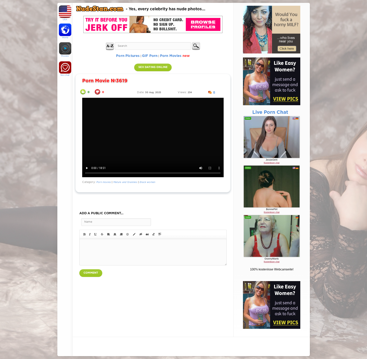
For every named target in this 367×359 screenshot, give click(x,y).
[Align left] (108, 234)
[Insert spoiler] (160, 234)
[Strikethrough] (102, 234)
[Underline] (95, 234)
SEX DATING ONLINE (152, 67)
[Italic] (90, 234)
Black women (147, 182)
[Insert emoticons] (127, 234)
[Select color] (134, 234)
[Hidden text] (141, 234)
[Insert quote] (147, 234)
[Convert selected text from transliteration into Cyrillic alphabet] (153, 234)
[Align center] (115, 234)
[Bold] (84, 234)
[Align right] (121, 234)
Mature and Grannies (125, 182)
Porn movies (103, 182)
